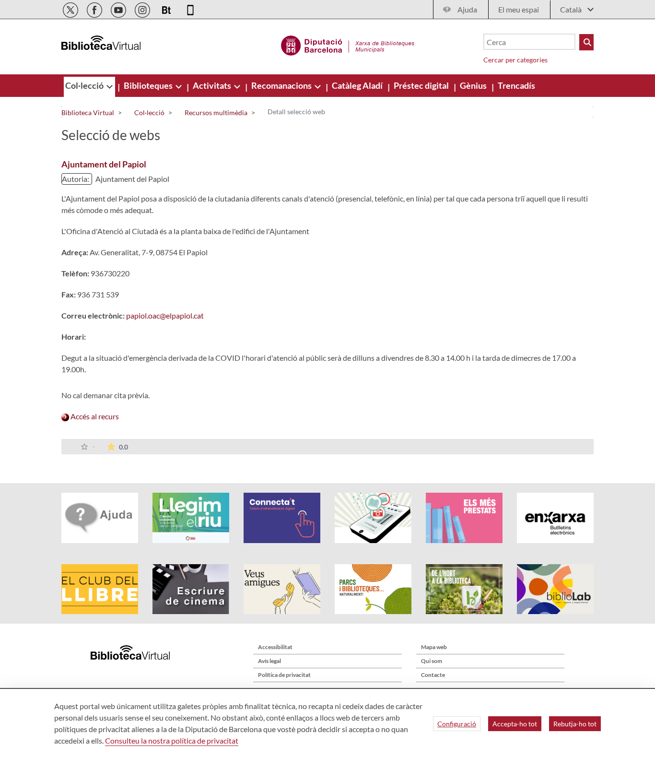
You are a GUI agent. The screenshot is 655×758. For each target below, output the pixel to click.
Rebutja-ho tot (575, 724)
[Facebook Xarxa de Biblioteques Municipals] (95, 8)
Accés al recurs (94, 416)
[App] (190, 8)
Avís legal (269, 660)
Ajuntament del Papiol (103, 164)
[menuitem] (85, 85)
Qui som (431, 660)
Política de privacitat (284, 674)
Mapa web (434, 647)
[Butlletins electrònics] (167, 8)
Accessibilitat (275, 647)
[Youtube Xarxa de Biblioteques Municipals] (119, 8)
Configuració (456, 724)
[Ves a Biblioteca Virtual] (348, 44)
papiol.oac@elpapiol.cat (165, 315)
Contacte (433, 674)
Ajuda (467, 9)
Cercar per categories (515, 60)
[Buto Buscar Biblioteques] (586, 42)
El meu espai (518, 9)
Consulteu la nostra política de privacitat (171, 740)
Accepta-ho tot (514, 724)
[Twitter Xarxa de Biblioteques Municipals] (71, 8)
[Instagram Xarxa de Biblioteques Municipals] (143, 8)
